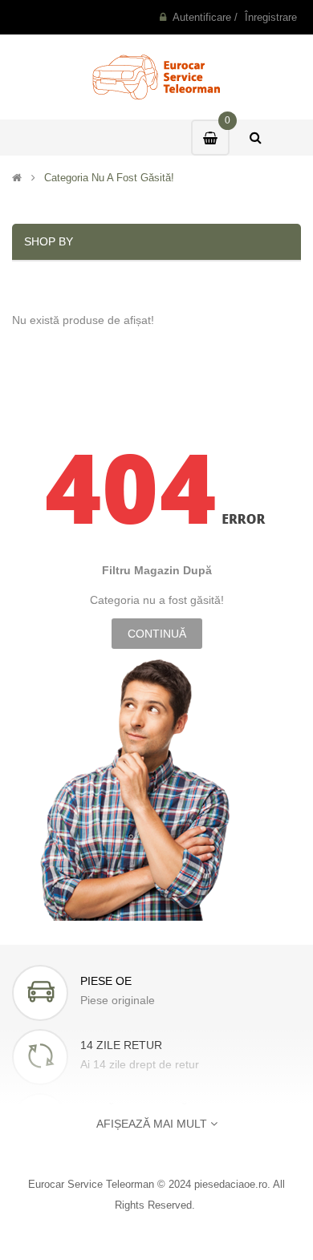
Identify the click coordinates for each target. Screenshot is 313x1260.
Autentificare (202, 17)
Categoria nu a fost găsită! (109, 178)
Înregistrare (271, 17)
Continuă (157, 633)
